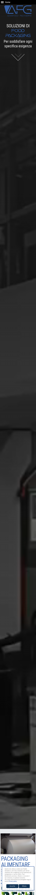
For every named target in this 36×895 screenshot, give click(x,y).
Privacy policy (13, 881)
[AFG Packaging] (18, 8)
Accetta (12, 886)
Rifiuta (24, 886)
